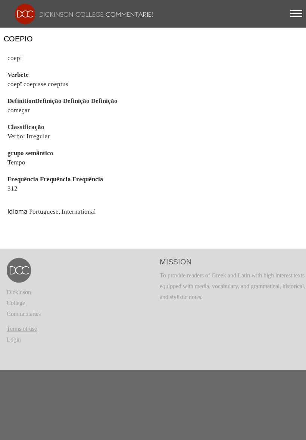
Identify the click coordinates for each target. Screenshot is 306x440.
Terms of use (22, 329)
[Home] (81, 13)
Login (14, 339)
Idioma (17, 211)
